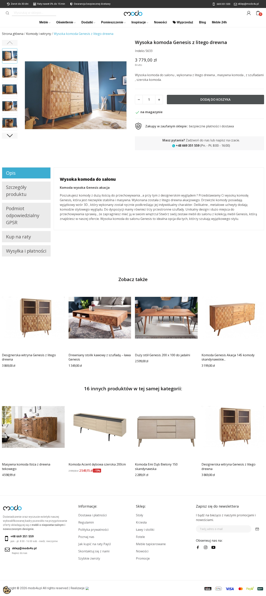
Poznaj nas (86, 537)
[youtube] (213, 547)
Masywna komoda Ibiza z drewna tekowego (26, 466)
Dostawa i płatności (92, 515)
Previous (28, 96)
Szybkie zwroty (89, 558)
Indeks (140, 51)
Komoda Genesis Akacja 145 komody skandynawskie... (228, 357)
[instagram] (206, 547)
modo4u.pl (35, 588)
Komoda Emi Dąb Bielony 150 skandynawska (156, 466)
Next (123, 96)
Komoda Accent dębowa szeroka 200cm (97, 464)
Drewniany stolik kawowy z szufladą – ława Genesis (100, 357)
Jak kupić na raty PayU (94, 544)
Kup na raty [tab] (18, 236)
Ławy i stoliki (145, 529)
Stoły (139, 515)
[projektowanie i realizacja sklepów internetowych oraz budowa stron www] (87, 588)
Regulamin (86, 522)
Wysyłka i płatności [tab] (26, 251)
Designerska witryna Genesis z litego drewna (29, 357)
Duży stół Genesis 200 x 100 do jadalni (162, 355)
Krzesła (141, 522)
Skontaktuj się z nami (93, 551)
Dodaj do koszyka (215, 99)
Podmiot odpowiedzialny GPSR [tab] (22, 215)
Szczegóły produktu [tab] (16, 190)
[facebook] (198, 547)
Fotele (140, 537)
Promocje (143, 558)
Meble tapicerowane (151, 544)
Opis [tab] (11, 173)
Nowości (142, 551)
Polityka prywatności (93, 529)
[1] (257, 529)
